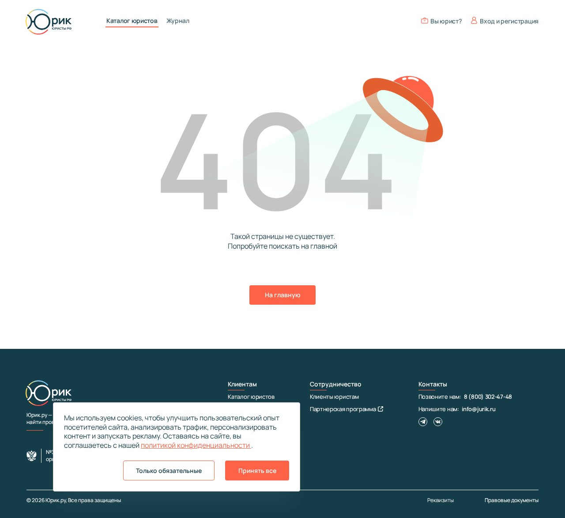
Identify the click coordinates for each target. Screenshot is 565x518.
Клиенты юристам (334, 397)
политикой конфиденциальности (196, 445)
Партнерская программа (343, 409)
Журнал (177, 21)
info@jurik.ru (478, 409)
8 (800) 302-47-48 (488, 397)
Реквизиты (440, 500)
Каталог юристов (132, 21)
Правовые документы (512, 500)
